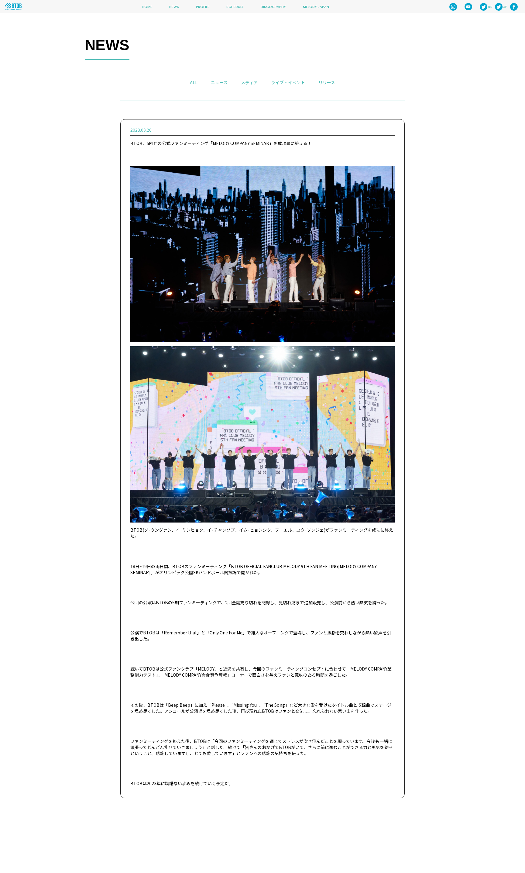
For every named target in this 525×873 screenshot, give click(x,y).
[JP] (499, 7)
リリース (326, 82)
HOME (147, 6)
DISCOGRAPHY (273, 6)
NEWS (174, 6)
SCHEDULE (235, 6)
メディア (249, 82)
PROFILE (202, 6)
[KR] (483, 7)
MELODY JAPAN (316, 6)
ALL (193, 82)
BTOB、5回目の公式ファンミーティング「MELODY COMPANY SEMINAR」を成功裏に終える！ (221, 143)
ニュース (219, 82)
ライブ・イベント (288, 82)
